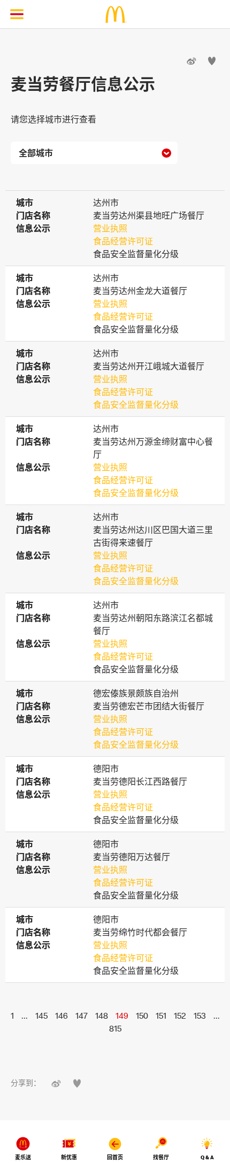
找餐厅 (161, 1157)
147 (81, 1015)
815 (115, 1028)
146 (61, 1015)
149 (122, 1015)
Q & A (207, 1157)
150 (142, 1015)
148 (101, 1015)
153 (200, 1015)
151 (161, 1015)
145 (41, 1015)
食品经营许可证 (123, 241)
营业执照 (110, 228)
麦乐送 (23, 1157)
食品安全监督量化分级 (136, 404)
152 (180, 1015)
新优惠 (69, 1157)
